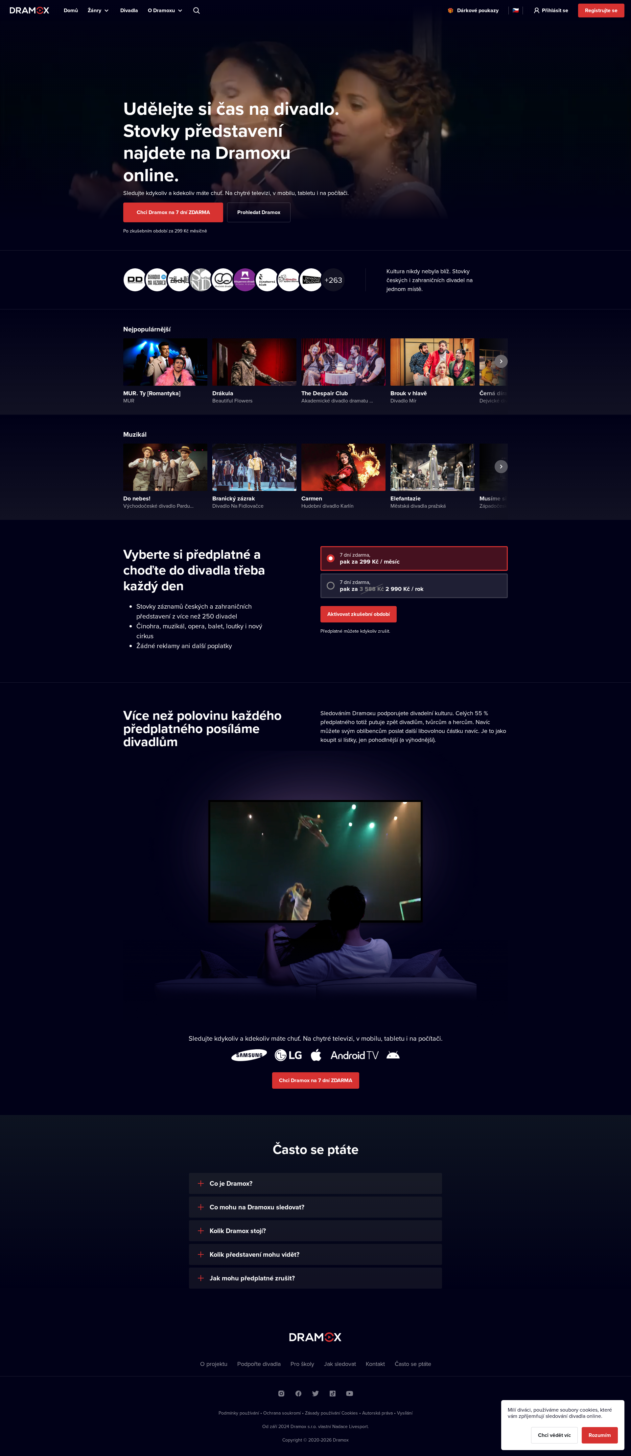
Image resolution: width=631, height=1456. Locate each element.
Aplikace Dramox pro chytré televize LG (288, 1055)
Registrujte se (601, 10)
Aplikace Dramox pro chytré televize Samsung (249, 1055)
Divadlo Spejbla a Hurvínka (287, 278)
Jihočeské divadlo (221, 278)
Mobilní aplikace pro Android (393, 1055)
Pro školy (302, 1364)
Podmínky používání (239, 1413)
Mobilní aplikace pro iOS (316, 1055)
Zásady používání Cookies (331, 1413)
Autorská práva (377, 1413)
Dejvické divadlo (133, 278)
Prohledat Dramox (258, 212)
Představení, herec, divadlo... (197, 10)
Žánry (94, 10)
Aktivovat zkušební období (358, 614)
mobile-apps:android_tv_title (355, 1055)
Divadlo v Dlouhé (309, 278)
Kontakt (375, 1364)
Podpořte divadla (259, 1364)
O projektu (213, 1364)
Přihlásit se (555, 10)
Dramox (29, 10)
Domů (71, 10)
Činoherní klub (265, 278)
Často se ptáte (413, 1364)
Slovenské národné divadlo (199, 278)
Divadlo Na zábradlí (177, 278)
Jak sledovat (340, 1364)
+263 (333, 279)
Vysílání (404, 1413)
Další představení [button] (493, 376)
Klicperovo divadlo (243, 278)
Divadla (129, 10)
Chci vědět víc (554, 1435)
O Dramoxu (161, 10)
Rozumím (600, 1435)
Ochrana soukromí (282, 1413)
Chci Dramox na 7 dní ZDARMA (173, 212)
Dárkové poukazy (478, 10)
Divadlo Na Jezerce (155, 278)
